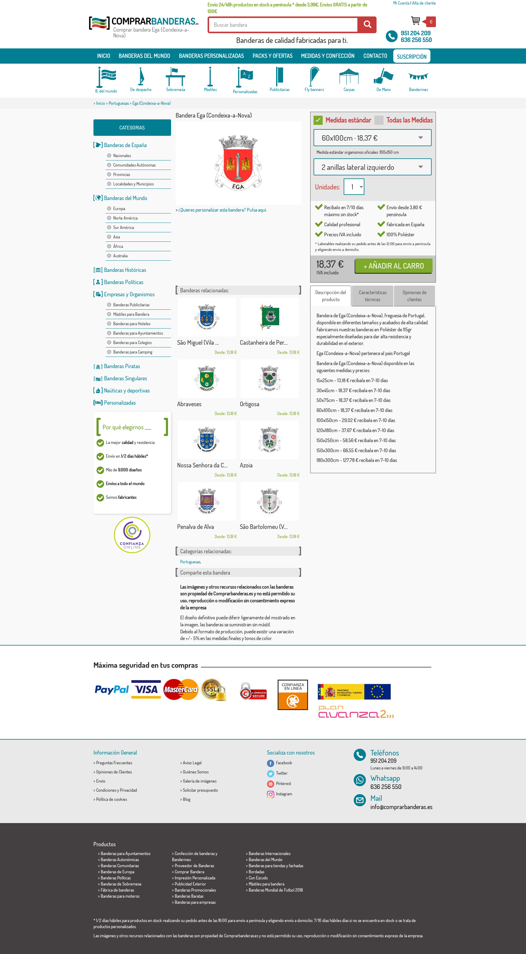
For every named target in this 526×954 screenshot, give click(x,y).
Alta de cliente (424, 2)
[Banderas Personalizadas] (245, 77)
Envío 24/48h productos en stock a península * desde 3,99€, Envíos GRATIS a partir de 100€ (287, 8)
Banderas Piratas (122, 366)
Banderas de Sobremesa (121, 883)
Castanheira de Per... (264, 342)
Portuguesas (119, 103)
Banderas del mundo (144, 55)
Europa (119, 208)
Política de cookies (111, 799)
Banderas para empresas (195, 902)
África (118, 246)
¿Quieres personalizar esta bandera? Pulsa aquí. (222, 210)
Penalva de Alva (195, 526)
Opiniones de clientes (414, 295)
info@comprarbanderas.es (401, 807)
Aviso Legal (192, 762)
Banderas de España (125, 145)
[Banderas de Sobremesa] (175, 76)
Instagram (283, 793)
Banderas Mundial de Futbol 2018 (276, 889)
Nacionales (122, 155)
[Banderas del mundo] (106, 77)
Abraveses (189, 404)
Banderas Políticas (123, 282)
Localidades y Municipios (133, 183)
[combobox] (373, 137)
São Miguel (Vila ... (198, 342)
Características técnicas (373, 295)
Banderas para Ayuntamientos (138, 333)
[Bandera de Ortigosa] (270, 378)
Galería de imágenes (199, 780)
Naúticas (113, 390)
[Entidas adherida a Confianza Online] (293, 694)
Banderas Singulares (125, 378)
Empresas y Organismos (129, 294)
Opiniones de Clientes (114, 771)
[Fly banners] (314, 76)
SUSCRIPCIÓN (412, 56)
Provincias (121, 174)
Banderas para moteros (120, 896)
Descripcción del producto (330, 295)
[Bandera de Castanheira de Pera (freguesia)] (270, 317)
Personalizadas (120, 402)
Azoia (246, 465)
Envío (100, 780)
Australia (120, 255)
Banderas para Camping (132, 351)
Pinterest (282, 783)
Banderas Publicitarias (131, 304)
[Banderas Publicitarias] (279, 76)
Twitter (281, 773)
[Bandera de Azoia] (270, 440)
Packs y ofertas (273, 55)
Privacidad (128, 790)
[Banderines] (418, 76)
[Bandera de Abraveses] (207, 378)
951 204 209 (416, 33)
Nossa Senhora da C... (202, 465)
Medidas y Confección (328, 55)
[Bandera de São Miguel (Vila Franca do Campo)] (207, 317)
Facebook (283, 762)
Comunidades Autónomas (134, 164)
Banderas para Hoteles (131, 323)
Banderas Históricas (125, 269)
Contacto (375, 55)
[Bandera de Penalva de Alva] (207, 501)
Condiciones (106, 790)
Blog (186, 799)
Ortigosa (249, 404)
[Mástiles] (210, 76)
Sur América (123, 227)
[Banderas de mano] (384, 76)
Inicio (103, 55)
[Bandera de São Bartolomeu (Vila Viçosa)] (270, 501)
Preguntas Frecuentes (114, 762)
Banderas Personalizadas (211, 55)
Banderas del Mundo (125, 198)
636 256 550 (416, 40)
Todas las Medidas (410, 119)
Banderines (181, 859)
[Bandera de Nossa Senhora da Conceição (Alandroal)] (207, 440)
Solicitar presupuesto (200, 790)
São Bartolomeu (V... (264, 526)
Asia (116, 236)
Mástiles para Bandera (131, 314)
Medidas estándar (348, 119)
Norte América (125, 217)
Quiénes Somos (196, 771)
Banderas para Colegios (132, 342)
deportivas (138, 390)
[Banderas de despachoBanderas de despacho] (141, 76)
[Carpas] (349, 76)
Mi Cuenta (401, 2)
